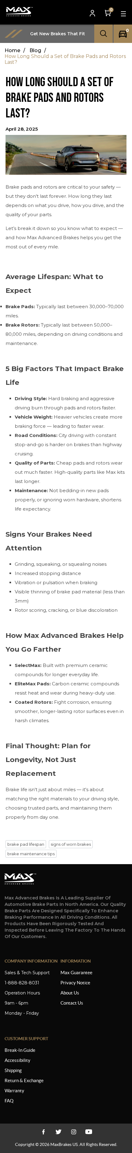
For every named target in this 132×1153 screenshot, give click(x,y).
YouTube (73, 1132)
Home (12, 50)
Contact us (71, 1003)
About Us (69, 992)
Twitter (58, 1132)
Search (103, 34)
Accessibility (17, 1060)
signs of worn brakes (71, 844)
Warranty (14, 1090)
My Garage (122, 34)
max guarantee (76, 972)
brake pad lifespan (25, 844)
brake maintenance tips (31, 853)
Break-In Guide (20, 1050)
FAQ (9, 1100)
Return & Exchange (24, 1080)
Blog (35, 50)
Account (93, 13)
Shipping (13, 1070)
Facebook (43, 1132)
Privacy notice (75, 982)
